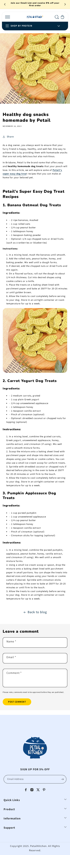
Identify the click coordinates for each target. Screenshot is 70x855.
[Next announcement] (65, 4)
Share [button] (10, 137)
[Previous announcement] (5, 4)
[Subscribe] (62, 779)
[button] (8, 17)
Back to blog (37, 612)
